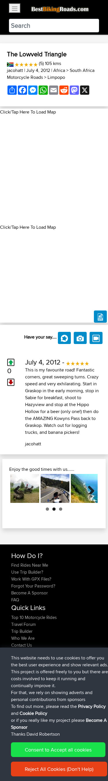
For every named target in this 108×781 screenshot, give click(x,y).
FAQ (15, 600)
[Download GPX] (100, 316)
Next (89, 488)
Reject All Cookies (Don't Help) (59, 769)
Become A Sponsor (29, 593)
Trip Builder (22, 631)
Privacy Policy (92, 706)
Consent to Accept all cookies (58, 749)
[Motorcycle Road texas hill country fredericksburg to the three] (55, 488)
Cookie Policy (33, 713)
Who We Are (23, 638)
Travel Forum (23, 624)
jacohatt (15, 70)
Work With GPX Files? (31, 579)
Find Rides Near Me (29, 565)
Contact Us (21, 645)
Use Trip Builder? (27, 572)
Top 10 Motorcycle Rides (34, 617)
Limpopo (56, 77)
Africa (59, 70)
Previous (19, 488)
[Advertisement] (54, 170)
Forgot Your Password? (33, 586)
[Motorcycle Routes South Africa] (10, 63)
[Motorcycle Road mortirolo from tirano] (24, 488)
